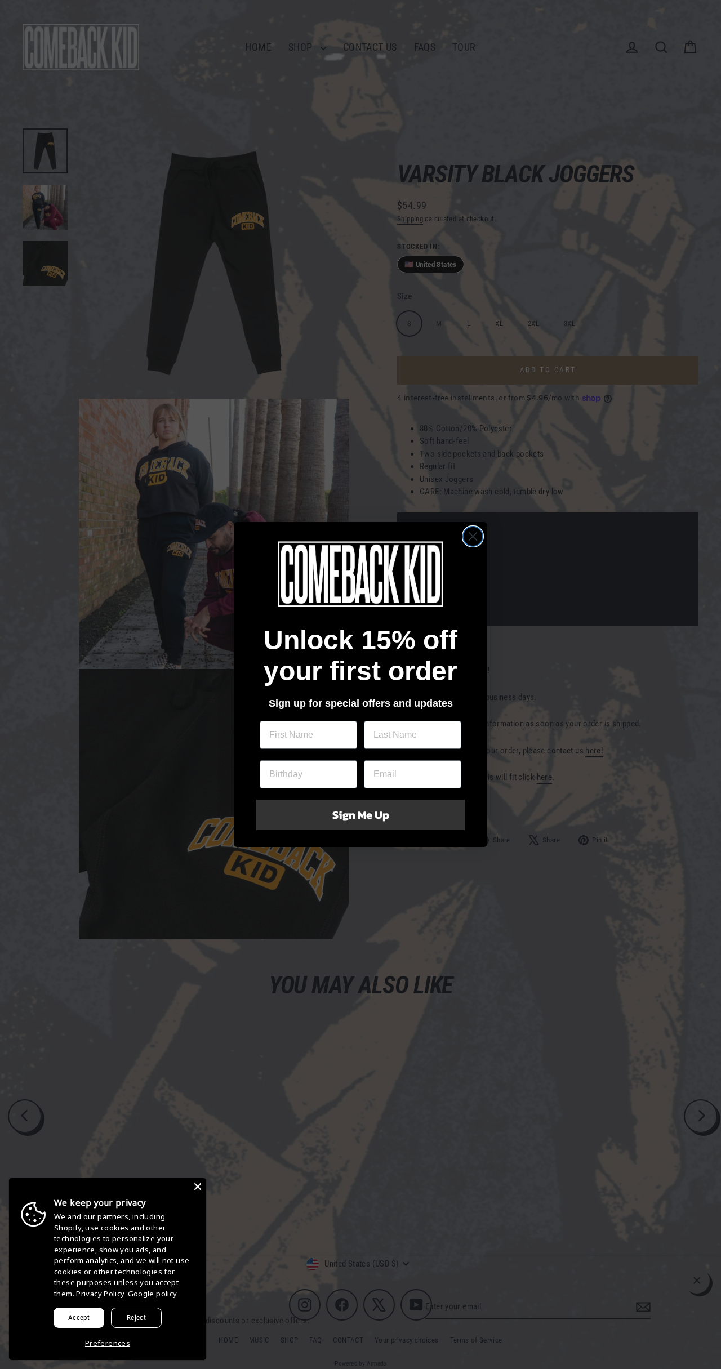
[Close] (197, 1186)
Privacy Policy (100, 1293)
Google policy (152, 1293)
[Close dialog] (473, 536)
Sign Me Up (360, 814)
